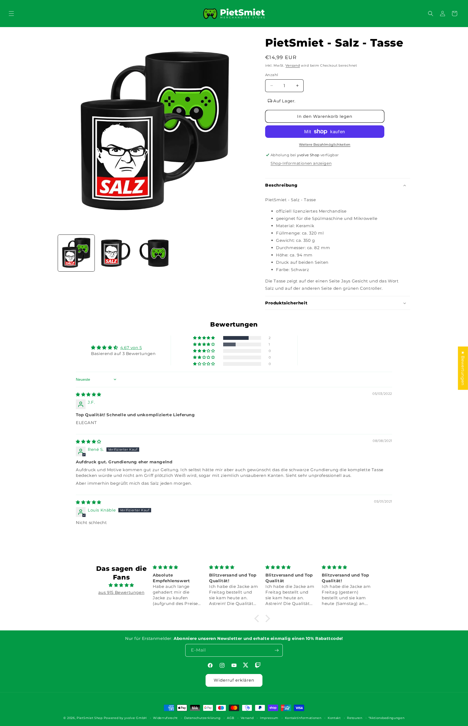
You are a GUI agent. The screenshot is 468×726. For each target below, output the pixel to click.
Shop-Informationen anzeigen (301, 163)
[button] (11, 13)
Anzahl (271, 75)
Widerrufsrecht (165, 718)
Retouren (354, 718)
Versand (292, 65)
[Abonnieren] (276, 650)
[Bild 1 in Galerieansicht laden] (76, 253)
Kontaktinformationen (303, 718)
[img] (88, 394)
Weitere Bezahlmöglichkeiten (324, 144)
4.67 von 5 (131, 347)
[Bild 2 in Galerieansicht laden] (115, 253)
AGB (230, 718)
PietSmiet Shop (90, 718)
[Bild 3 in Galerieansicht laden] (154, 253)
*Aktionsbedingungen (386, 718)
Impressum (269, 718)
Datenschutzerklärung (202, 718)
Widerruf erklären (234, 680)
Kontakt (334, 718)
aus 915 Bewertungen (121, 592)
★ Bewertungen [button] (463, 368)
